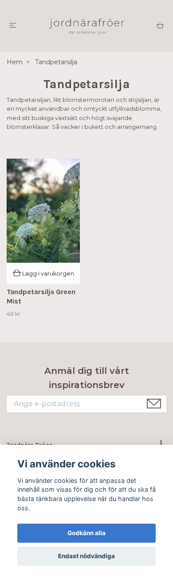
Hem (15, 62)
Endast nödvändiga (86, 556)
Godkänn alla (86, 532)
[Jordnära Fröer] (86, 25)
